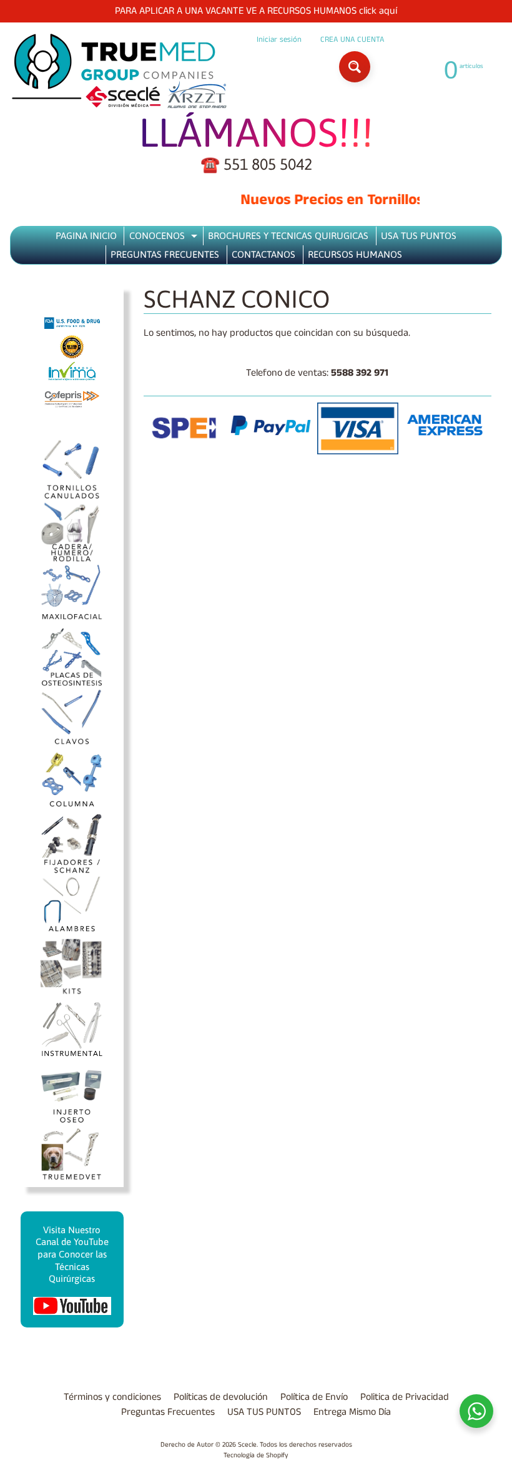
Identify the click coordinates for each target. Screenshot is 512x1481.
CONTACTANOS (263, 254)
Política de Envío (314, 1397)
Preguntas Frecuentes (168, 1412)
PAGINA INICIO (86, 235)
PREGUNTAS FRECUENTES (165, 254)
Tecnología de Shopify (256, 1455)
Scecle (247, 1445)
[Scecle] (119, 71)
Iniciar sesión (279, 40)
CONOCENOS (164, 237)
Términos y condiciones (112, 1397)
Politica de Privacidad (404, 1397)
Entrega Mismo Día (352, 1412)
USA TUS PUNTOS (418, 235)
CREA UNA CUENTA (352, 40)
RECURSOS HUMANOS (355, 254)
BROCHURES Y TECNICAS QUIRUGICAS (288, 235)
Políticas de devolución (221, 1397)
